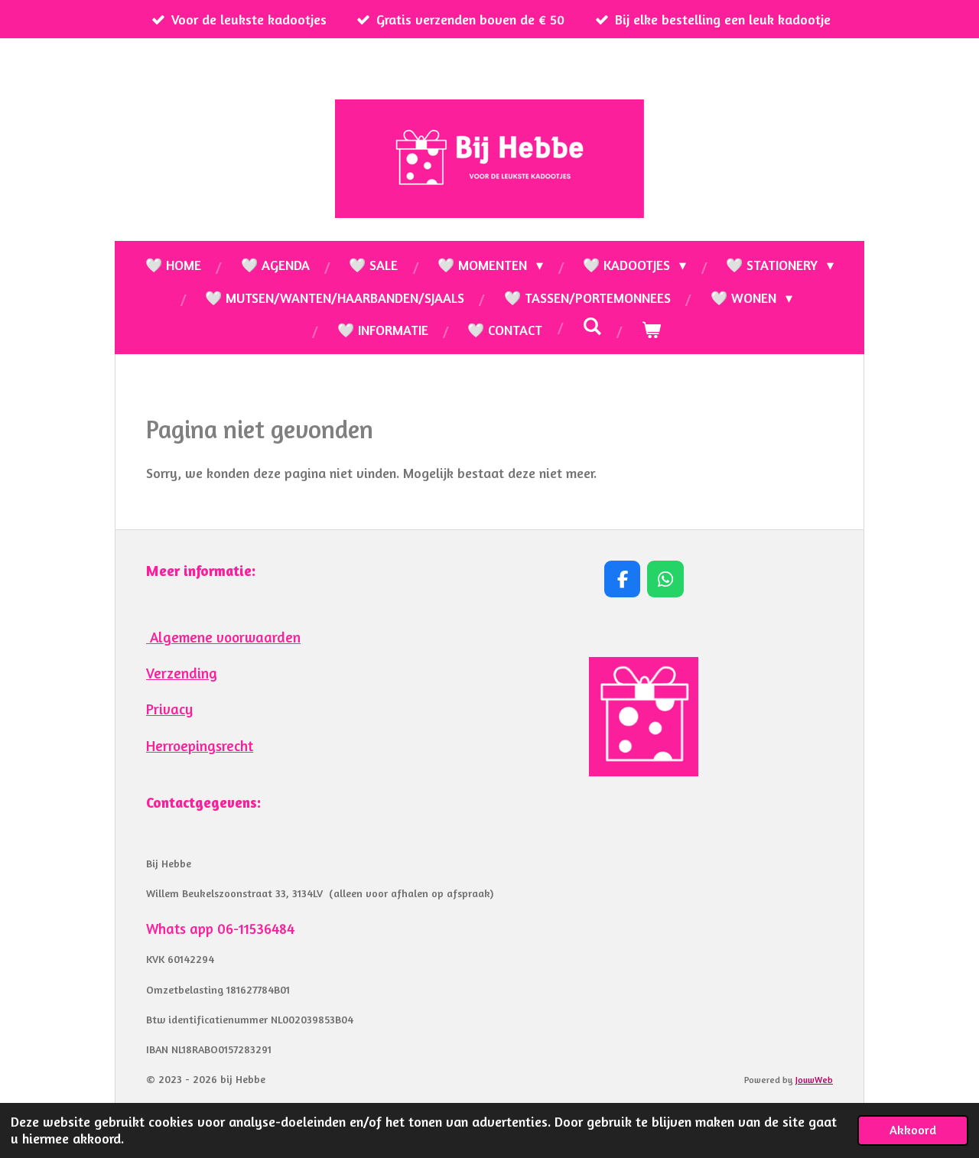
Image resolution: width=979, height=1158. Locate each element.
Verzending (181, 673)
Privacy (169, 709)
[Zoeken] (591, 326)
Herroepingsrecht (199, 745)
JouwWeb (814, 1080)
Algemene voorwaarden (223, 637)
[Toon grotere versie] (643, 717)
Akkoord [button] (913, 1129)
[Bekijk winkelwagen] (650, 330)
